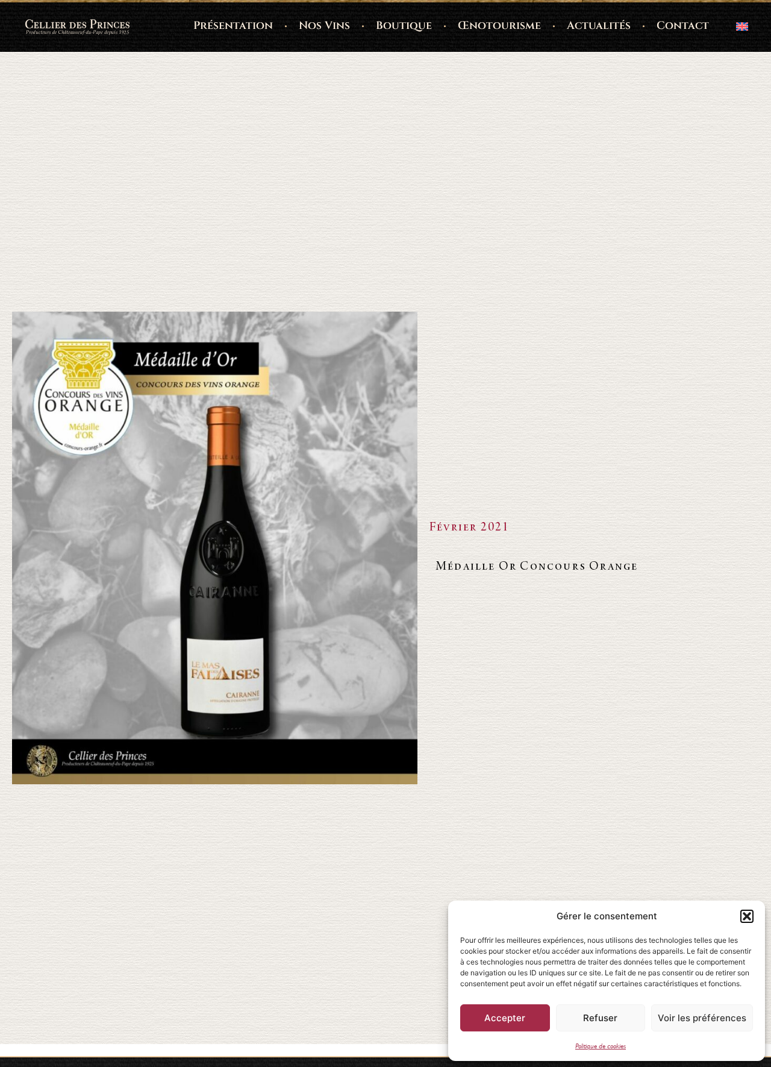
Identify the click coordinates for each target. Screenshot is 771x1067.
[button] (747, 916)
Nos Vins (324, 25)
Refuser (600, 1018)
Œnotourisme (499, 25)
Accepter (504, 1018)
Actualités (599, 25)
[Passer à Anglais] (742, 25)
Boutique (404, 25)
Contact (683, 25)
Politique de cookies (600, 1046)
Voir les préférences (702, 1018)
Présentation (233, 25)
